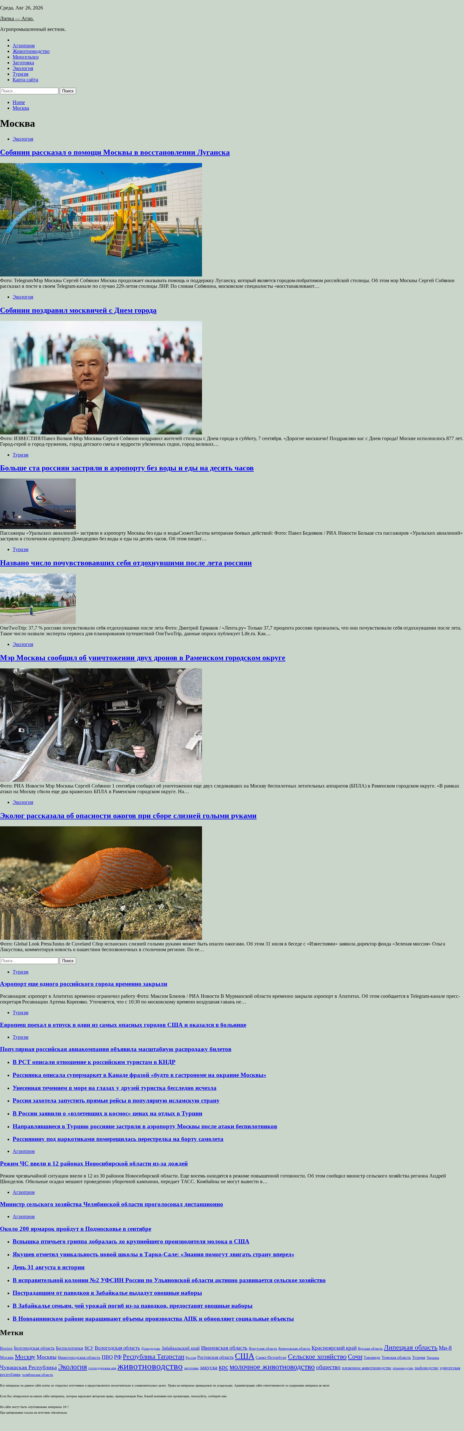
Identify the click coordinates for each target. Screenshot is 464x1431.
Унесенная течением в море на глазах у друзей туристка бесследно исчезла (115, 1088)
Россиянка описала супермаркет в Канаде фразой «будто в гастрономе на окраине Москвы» (139, 1075)
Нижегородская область (79, 1357)
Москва (7, 1357)
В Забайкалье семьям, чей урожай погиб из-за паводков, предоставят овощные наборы (133, 1305)
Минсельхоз (26, 57)
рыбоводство (426, 1368)
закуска (208, 1367)
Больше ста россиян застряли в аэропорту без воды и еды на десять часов (127, 468)
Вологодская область (117, 1348)
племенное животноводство (366, 1368)
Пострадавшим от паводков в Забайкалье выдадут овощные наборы (107, 1292)
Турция (418, 1357)
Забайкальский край (181, 1348)
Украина (432, 1357)
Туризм (20, 74)
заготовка (191, 1368)
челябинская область (37, 1374)
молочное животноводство (272, 1367)
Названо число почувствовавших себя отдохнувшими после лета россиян (126, 563)
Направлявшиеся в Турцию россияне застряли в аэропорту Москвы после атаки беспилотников (145, 1126)
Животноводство (31, 51)
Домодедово (150, 1348)
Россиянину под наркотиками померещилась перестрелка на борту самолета (118, 1139)
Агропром (24, 45)
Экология (23, 68)
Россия (191, 1357)
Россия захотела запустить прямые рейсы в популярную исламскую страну (116, 1100)
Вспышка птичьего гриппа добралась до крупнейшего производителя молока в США (131, 1241)
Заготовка (23, 62)
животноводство (150, 1366)
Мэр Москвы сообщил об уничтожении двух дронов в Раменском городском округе (142, 658)
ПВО (107, 1357)
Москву (25, 1356)
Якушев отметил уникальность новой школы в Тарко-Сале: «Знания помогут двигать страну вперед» (153, 1254)
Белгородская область (34, 1348)
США (244, 1356)
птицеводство (403, 1368)
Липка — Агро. (17, 18)
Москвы (47, 1357)
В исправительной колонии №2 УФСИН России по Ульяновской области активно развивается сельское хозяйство (169, 1280)
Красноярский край (334, 1348)
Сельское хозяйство (317, 1356)
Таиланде (372, 1357)
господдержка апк (102, 1368)
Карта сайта (25, 79)
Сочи (355, 1356)
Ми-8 (445, 1348)
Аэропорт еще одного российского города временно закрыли (83, 983)
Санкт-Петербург (271, 1357)
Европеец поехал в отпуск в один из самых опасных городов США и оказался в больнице (123, 1024)
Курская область (370, 1348)
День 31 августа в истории (49, 1267)
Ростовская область (215, 1357)
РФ (118, 1357)
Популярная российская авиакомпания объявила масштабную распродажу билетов (115, 1049)
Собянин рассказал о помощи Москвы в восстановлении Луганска (115, 152)
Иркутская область (263, 1348)
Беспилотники (69, 1348)
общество (328, 1367)
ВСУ (89, 1348)
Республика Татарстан (153, 1356)
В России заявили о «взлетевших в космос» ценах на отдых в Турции (107, 1113)
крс (223, 1367)
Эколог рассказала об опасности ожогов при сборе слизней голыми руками (128, 815)
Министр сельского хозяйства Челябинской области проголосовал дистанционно (111, 1204)
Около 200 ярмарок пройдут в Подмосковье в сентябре (75, 1228)
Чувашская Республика (28, 1367)
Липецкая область (410, 1347)
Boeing (6, 1348)
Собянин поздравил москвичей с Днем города (78, 310)
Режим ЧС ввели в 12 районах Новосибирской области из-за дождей (94, 1163)
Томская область (396, 1357)
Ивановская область (224, 1348)
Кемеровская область (294, 1348)
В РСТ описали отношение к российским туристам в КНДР (94, 1062)
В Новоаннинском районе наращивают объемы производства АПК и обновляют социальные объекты (153, 1318)
